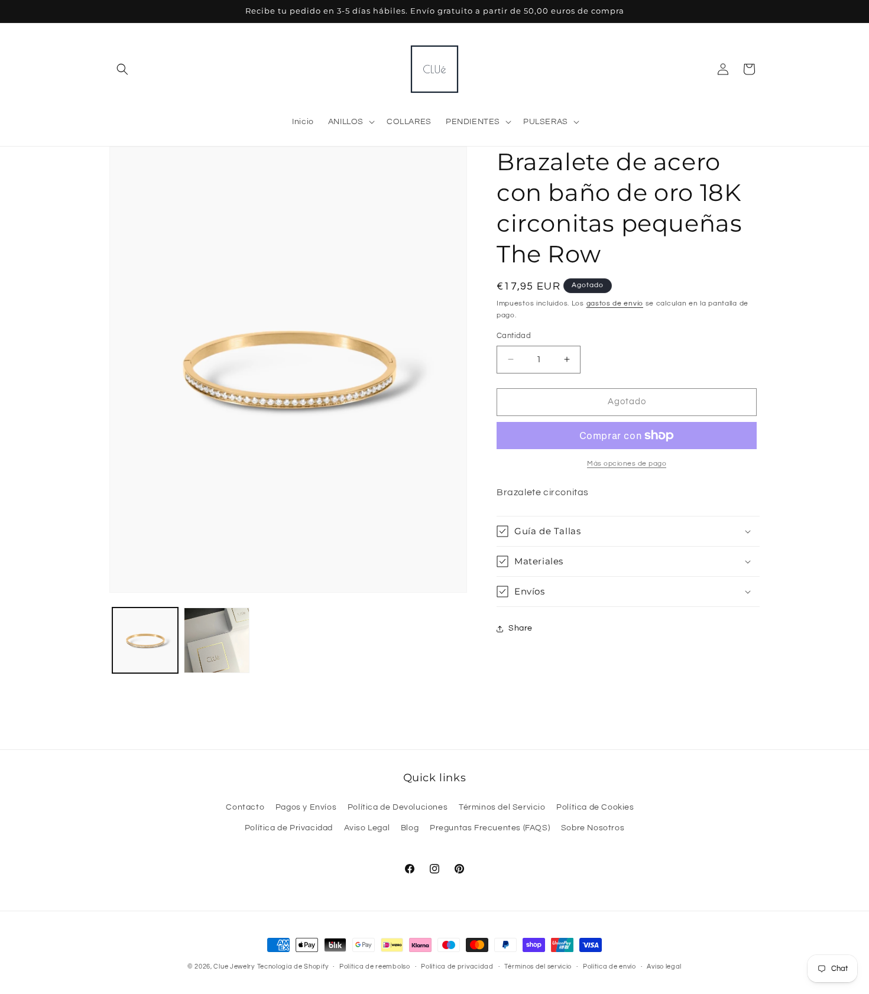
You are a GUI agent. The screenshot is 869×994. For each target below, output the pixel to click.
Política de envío (609, 966)
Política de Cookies (595, 807)
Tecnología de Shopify (293, 966)
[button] (122, 69)
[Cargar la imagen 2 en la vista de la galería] (216, 640)
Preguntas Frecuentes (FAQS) (490, 828)
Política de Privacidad (289, 828)
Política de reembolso (374, 966)
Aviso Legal (367, 828)
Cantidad (514, 336)
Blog (410, 828)
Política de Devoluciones (398, 807)
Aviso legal (664, 966)
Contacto (245, 807)
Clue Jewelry (233, 966)
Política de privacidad (457, 966)
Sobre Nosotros (592, 828)
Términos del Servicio (502, 807)
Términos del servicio (538, 966)
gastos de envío (615, 303)
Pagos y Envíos (305, 807)
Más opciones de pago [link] (626, 463)
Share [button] (520, 628)
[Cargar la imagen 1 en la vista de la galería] (145, 640)
